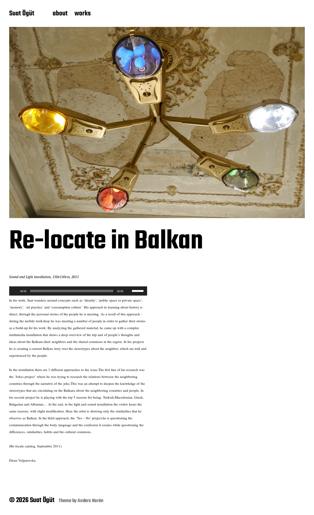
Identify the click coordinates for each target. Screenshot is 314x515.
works (82, 14)
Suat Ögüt (21, 14)
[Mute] (128, 291)
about (60, 14)
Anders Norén (90, 501)
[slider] (138, 290)
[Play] (15, 291)
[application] (78, 291)
